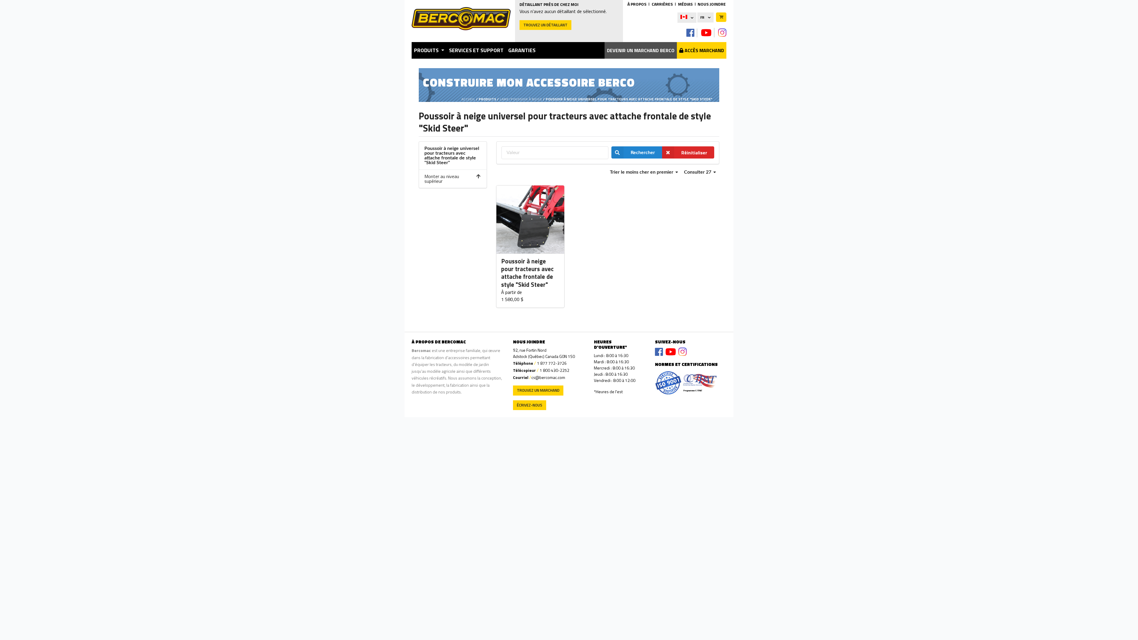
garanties (522, 50)
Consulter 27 (698, 172)
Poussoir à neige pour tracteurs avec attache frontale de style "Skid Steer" (527, 273)
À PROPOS (636, 4)
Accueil (468, 99)
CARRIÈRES (662, 4)
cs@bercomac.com (548, 377)
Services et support (476, 50)
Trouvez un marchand (538, 390)
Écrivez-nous (529, 405)
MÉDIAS (685, 4)
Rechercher (643, 152)
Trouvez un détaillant (545, 25)
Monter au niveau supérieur (441, 179)
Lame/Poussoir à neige (521, 99)
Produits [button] (427, 50)
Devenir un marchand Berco (641, 50)
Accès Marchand (703, 50)
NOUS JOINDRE (712, 4)
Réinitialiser (694, 152)
